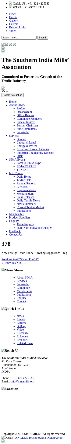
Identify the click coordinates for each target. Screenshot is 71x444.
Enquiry (14, 220)
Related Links (17, 27)
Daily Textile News (28, 200)
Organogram (24, 111)
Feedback (15, 231)
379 (12, 259)
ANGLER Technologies (29, 437)
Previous (9, 262)
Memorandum (25, 193)
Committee (23, 287)
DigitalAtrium (55, 437)
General (21, 139)
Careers (13, 24)
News (12, 13)
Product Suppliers (19, 217)
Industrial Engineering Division (35, 152)
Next (21, 262)
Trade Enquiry (25, 224)
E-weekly (22, 333)
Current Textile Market (30, 207)
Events (13, 17)
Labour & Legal (26, 142)
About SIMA (17, 105)
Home (12, 101)
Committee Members (29, 118)
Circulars (22, 186)
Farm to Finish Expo (29, 163)
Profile (21, 108)
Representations (26, 190)
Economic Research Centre (33, 149)
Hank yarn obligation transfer (34, 227)
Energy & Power (27, 145)
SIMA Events (17, 159)
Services (14, 135)
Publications (24, 210)
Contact (21, 301)
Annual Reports (26, 183)
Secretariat (23, 132)
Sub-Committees (27, 128)
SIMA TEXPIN (26, 166)
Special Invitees (26, 122)
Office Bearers (25, 115)
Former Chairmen (27, 125)
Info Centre (16, 173)
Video (12, 30)
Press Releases (25, 197)
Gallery (13, 20)
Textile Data (24, 180)
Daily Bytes (24, 176)
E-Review (23, 336)
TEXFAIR (23, 169)
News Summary (26, 203)
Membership (16, 214)
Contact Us (16, 234)
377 (30, 259)
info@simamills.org (22, 381)
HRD (20, 156)
